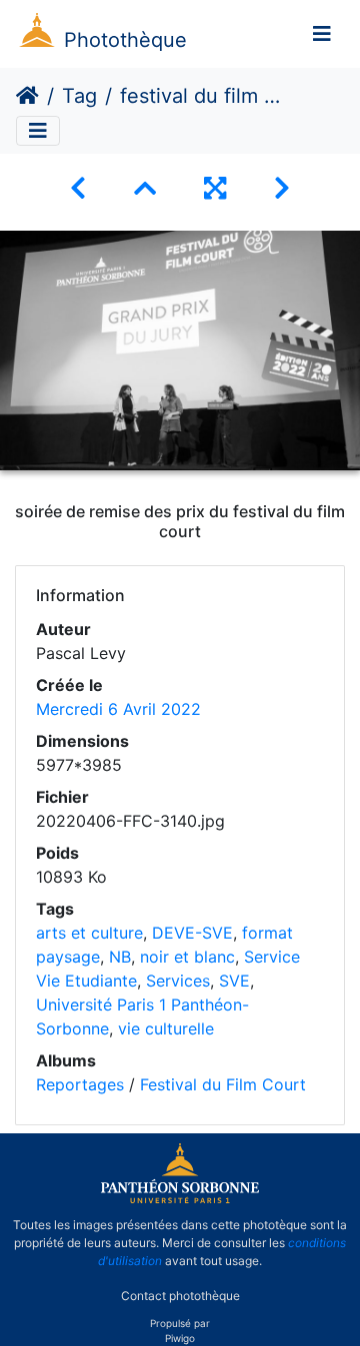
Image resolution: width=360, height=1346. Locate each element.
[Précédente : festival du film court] (78, 188)
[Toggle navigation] (322, 34)
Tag (79, 96)
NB (120, 957)
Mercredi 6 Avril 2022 (118, 709)
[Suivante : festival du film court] (282, 188)
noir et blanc (187, 957)
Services (178, 981)
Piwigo (180, 1338)
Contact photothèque (180, 1294)
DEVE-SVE (192, 933)
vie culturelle (166, 1028)
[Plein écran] (215, 188)
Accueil (27, 96)
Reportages (80, 1084)
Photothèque (125, 40)
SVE (234, 981)
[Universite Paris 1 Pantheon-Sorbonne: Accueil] (180, 1199)
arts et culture (89, 933)
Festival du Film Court (223, 1084)
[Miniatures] (145, 188)
